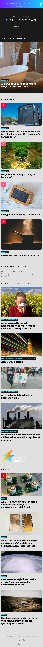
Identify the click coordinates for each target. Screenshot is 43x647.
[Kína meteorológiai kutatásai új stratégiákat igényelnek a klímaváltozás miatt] (21, 562)
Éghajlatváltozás (9, 320)
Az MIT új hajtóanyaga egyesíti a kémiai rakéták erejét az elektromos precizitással (19, 504)
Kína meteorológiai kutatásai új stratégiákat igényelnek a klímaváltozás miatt (18, 582)
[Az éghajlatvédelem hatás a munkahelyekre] (21, 378)
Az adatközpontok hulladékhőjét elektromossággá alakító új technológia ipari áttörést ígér (19, 543)
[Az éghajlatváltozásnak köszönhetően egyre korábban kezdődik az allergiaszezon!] (21, 302)
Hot (3, 105)
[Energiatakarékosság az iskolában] (21, 195)
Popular (3, 144)
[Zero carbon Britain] (21, 344)
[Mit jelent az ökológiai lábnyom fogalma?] (21, 155)
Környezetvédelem (26, 358)
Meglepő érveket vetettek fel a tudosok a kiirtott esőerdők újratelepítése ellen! (19, 621)
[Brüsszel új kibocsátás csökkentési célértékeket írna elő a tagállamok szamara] (21, 416)
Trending (3, 475)
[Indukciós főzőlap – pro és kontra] (21, 234)
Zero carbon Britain (12, 362)
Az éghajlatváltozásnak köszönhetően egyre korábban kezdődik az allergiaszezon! (18, 326)
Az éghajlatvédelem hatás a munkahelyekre (16, 396)
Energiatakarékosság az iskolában (20, 214)
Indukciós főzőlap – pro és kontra (20, 255)
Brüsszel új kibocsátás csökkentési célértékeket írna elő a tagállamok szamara (21, 437)
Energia (4, 80)
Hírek (3, 498)
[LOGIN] (40, 4)
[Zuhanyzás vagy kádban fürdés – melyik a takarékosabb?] (21, 66)
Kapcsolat (21, 640)
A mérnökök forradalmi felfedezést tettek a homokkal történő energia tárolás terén (21, 134)
